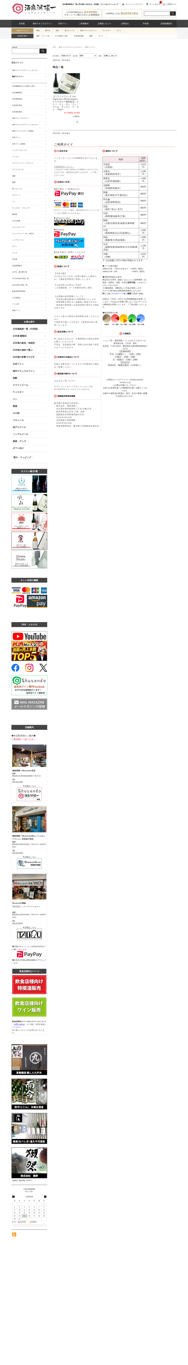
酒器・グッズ (19, 441)
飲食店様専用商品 (18, 291)
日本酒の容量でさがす (24, 357)
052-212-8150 (17, 853)
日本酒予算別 (17, 105)
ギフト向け (18, 448)
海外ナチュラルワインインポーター (70, 47)
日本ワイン (63, 24)
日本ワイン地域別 (18, 144)
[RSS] (14, 1235)
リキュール (18, 420)
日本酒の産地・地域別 (24, 343)
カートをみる (154, 4)
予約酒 (146, 24)
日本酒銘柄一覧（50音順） (26, 329)
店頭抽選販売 (166, 24)
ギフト (118, 31)
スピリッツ (16, 195)
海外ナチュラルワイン (42, 24)
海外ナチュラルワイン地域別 (23, 131)
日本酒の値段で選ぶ (23, 350)
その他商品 (16, 298)
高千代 (47, 31)
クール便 (15, 304)
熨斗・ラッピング (22, 457)
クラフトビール (18, 169)
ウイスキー (106, 31)
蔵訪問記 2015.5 (25, 1180)
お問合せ (125, 24)
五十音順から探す (61, 36)
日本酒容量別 (17, 112)
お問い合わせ (19, 1024)
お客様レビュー (104, 24)
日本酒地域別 (79, 36)
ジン (13, 202)
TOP (54, 47)
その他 (16, 413)
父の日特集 (16, 221)
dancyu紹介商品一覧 (20, 285)
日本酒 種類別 (20, 336)
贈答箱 (14, 214)
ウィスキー (18, 392)
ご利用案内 (83, 24)
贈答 (91, 36)
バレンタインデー (18, 227)
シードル (15, 157)
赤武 (57, 31)
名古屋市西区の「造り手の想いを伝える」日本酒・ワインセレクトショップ (90, 4)
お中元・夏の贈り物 (19, 272)
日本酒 (22, 24)
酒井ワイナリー (18, 76)
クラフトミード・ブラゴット (23, 163)
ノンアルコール (18, 240)
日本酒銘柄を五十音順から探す (23, 86)
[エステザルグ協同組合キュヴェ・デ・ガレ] (66, 83)
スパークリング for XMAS (23, 234)
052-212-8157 (17, 923)
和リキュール (17, 189)
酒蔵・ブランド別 (42, 36)
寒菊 (37, 31)
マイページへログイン (134, 4)
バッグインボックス (19, 150)
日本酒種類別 (17, 93)
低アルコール (70, 31)
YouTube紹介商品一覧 (20, 278)
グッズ (14, 253)
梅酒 (13, 182)
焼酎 (13, 176)
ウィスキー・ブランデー (21, 208)
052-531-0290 (17, 782)
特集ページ (16, 310)
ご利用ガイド (171, 4)
